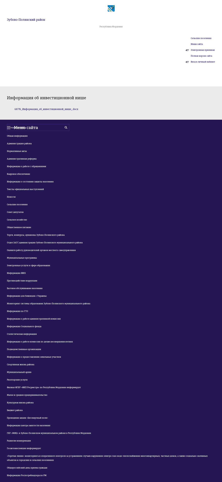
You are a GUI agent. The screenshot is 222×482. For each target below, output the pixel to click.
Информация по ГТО (17, 311)
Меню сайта (197, 44)
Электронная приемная (203, 50)
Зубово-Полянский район (26, 20)
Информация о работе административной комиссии (34, 319)
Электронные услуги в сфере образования (28, 265)
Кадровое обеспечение (18, 174)
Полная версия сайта (201, 56)
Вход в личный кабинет (203, 62)
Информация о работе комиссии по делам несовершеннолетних (40, 342)
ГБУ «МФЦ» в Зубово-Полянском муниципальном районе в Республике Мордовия (49, 433)
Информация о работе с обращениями (26, 166)
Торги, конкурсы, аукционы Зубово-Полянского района (36, 235)
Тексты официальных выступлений (25, 189)
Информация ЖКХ (16, 273)
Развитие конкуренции (19, 441)
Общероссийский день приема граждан (27, 468)
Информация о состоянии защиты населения (30, 181)
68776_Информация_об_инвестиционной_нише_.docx (46, 109)
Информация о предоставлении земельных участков (34, 357)
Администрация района (19, 143)
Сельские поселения (201, 38)
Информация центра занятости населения (28, 425)
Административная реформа (21, 159)
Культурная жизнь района (20, 402)
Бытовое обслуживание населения (24, 288)
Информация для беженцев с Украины (27, 296)
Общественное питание (19, 227)
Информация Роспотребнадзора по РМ (26, 475)
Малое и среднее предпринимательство (27, 395)
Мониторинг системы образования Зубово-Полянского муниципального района (48, 303)
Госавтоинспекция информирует (24, 448)
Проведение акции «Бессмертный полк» (27, 418)
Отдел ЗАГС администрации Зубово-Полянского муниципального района (45, 242)
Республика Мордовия (111, 26)
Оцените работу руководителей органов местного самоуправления (41, 250)
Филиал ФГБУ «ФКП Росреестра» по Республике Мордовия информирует (44, 387)
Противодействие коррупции (22, 281)
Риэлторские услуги (17, 380)
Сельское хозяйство (17, 220)
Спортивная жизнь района (20, 364)
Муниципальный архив (19, 372)
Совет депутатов (15, 212)
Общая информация (17, 136)
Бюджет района (15, 410)
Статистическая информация (22, 334)
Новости (11, 197)
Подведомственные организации (24, 349)
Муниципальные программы (22, 258)
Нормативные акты (17, 151)
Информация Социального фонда (24, 326)
